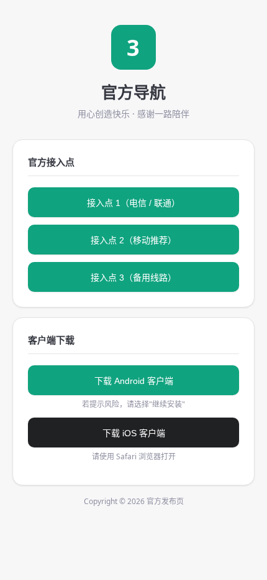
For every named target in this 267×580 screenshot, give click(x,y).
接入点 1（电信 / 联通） (133, 203)
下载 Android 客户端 (133, 381)
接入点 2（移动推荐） (133, 240)
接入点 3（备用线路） (133, 278)
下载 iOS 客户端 (133, 433)
